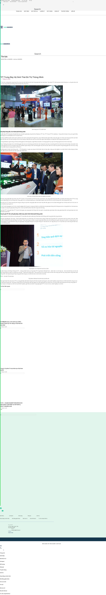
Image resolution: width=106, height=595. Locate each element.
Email (12, 528)
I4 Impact (42, 11)
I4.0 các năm (24, 0)
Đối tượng (49, 11)
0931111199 (10, 532)
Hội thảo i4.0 (34, 11)
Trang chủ (19, 11)
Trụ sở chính (10, 524)
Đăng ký (57, 11)
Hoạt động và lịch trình (5, 0)
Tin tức (30, 0)
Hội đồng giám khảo (15, 0)
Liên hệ (73, 11)
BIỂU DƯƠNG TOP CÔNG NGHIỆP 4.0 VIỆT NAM (51, 543)
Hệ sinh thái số (13, 1)
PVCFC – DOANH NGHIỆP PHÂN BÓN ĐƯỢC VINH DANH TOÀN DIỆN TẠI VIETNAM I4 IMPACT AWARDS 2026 (11, 404)
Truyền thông (65, 11)
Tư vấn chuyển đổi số (22, 1)
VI (3, 4)
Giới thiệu (26, 11)
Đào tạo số (5, 1)
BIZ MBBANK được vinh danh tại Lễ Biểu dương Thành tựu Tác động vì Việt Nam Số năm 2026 (11, 323)
